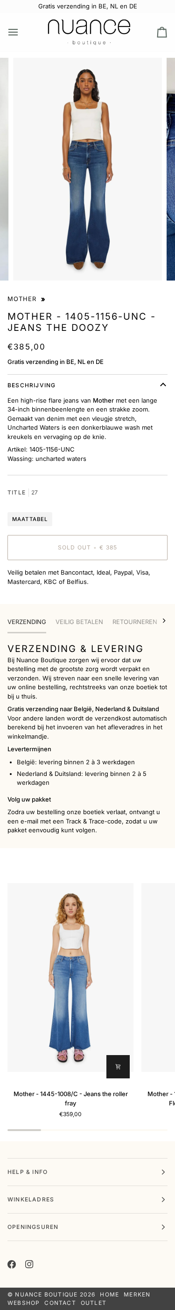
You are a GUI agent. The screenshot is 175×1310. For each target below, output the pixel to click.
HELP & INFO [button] (27, 1171)
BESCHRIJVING (31, 385)
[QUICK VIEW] (118, 1066)
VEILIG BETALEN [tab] (79, 621)
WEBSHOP (23, 1302)
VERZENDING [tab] (26, 621)
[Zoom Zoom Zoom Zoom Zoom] (87, 169)
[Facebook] (11, 1264)
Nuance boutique (46, 1294)
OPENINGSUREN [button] (32, 1226)
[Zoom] (30, 263)
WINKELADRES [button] (30, 1199)
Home (109, 1294)
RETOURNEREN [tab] (134, 621)
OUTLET (93, 1302)
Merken (137, 1294)
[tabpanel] (87, 739)
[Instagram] (29, 1264)
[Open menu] (21, 32)
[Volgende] (158, 620)
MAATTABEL (30, 519)
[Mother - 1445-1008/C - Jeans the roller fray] (70, 977)
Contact (60, 1302)
